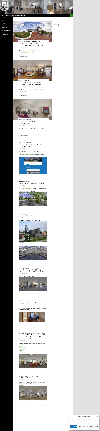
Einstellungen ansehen (92, 426)
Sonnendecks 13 (22, 347)
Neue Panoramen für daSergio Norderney (30, 83)
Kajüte (20, 351)
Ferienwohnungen (27, 119)
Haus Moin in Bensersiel (31, 303)
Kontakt (54, 15)
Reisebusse (3, 28)
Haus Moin (25, 308)
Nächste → (42, 405)
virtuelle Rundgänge (35, 41)
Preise (58, 15)
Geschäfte (3, 23)
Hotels (3, 26)
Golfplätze (3, 24)
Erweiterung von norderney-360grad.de (31, 44)
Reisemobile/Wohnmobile (6, 30)
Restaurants (26, 80)
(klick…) (21, 245)
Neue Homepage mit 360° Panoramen (31, 145)
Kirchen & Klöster (27, 213)
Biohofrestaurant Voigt (32, 183)
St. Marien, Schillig (29, 215)
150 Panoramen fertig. (29, 52)
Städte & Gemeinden (27, 41)
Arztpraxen (3, 20)
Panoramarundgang (24, 56)
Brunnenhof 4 (22, 385)
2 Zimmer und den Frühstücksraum (26, 154)
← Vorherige (22, 405)
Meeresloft (21, 346)
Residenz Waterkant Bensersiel (29, 122)
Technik (46, 15)
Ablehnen (81, 426)
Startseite (41, 15)
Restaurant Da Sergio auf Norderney (38, 89)
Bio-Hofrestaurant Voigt (27, 188)
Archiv (50, 15)
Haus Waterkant (34, 128)
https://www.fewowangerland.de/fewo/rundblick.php (30, 292)
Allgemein (21, 41)
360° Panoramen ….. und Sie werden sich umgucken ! (13, 15)
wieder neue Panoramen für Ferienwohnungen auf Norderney (32, 336)
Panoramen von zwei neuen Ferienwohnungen (32, 270)
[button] (97, 416)
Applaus (21, 350)
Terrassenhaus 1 (22, 349)
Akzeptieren (74, 426)
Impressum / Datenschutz (65, 15)
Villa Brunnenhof (28, 377)
